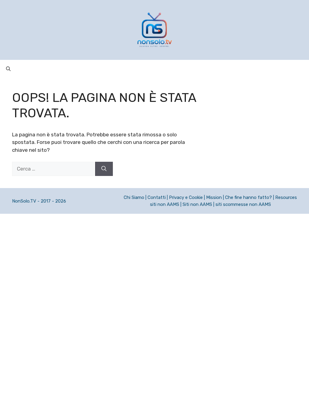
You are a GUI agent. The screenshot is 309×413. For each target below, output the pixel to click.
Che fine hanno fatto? (248, 197)
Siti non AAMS (197, 204)
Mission (214, 197)
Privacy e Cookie (186, 197)
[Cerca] (104, 169)
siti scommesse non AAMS (243, 204)
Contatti (157, 197)
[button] (8, 69)
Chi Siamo (134, 197)
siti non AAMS (164, 204)
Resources (286, 197)
